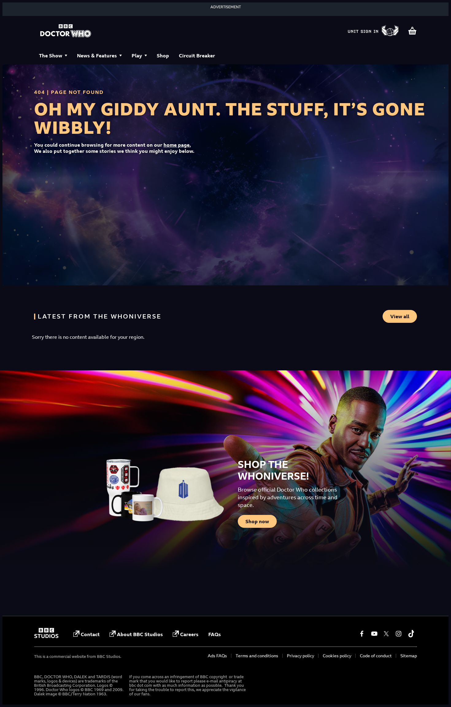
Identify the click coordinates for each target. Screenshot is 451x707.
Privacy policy (300, 655)
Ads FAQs (217, 655)
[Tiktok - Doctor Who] (410, 633)
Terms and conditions (257, 655)
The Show (50, 55)
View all (399, 316)
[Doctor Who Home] (65, 31)
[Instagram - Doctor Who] (398, 633)
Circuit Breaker (197, 55)
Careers (189, 634)
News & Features (97, 55)
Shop (163, 55)
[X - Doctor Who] (386, 633)
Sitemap (408, 655)
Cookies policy (337, 655)
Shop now (257, 521)
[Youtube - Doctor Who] (374, 633)
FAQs (214, 634)
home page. (177, 145)
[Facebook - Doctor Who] (361, 633)
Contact (90, 634)
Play (137, 55)
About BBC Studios (140, 634)
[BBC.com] (46, 636)
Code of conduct (376, 655)
